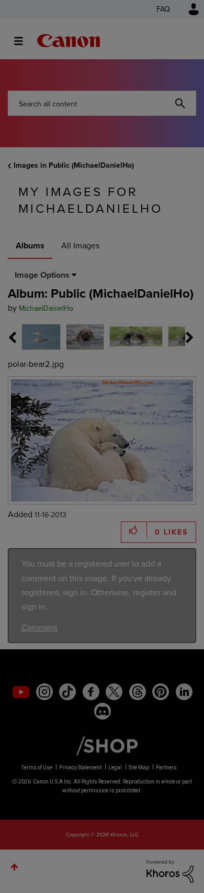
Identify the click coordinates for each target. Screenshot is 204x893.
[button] (174, 363)
